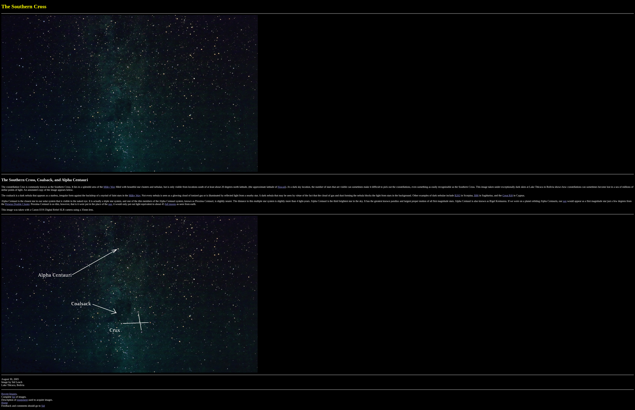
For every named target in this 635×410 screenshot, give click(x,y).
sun (565, 201)
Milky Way (109, 186)
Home (4, 402)
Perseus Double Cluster (17, 204)
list (13, 396)
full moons (170, 204)
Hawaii (281, 186)
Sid (43, 405)
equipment (22, 399)
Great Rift (507, 195)
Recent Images (9, 393)
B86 (476, 195)
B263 (457, 195)
